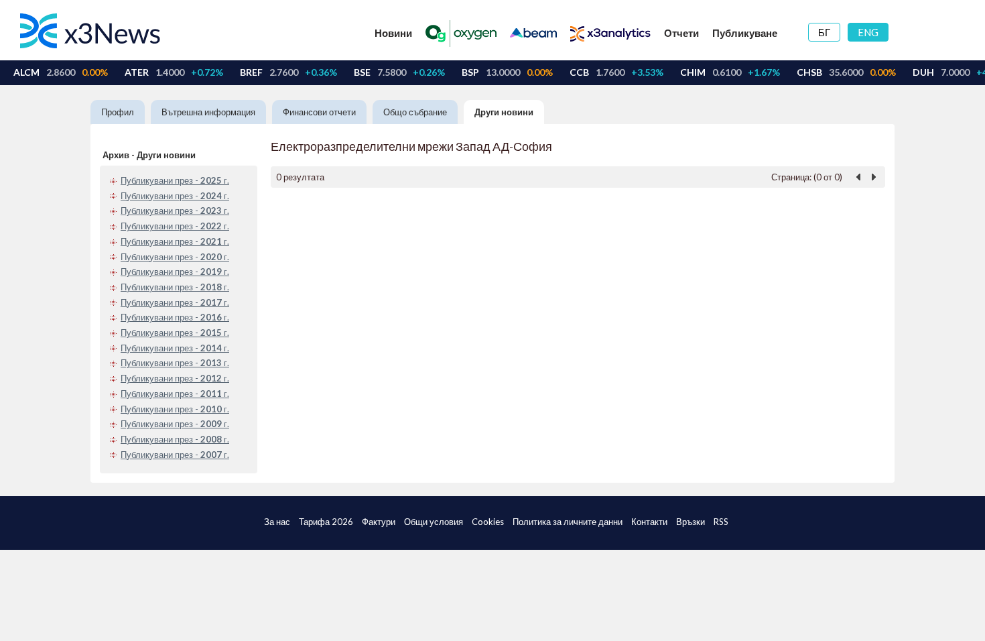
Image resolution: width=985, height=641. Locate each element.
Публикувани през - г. (175, 180)
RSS (721, 521)
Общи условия (433, 521)
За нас (277, 521)
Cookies (488, 521)
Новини (393, 33)
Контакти (649, 521)
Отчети (681, 33)
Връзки (690, 521)
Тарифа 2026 (326, 521)
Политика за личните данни (567, 521)
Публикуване (744, 33)
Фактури (378, 521)
